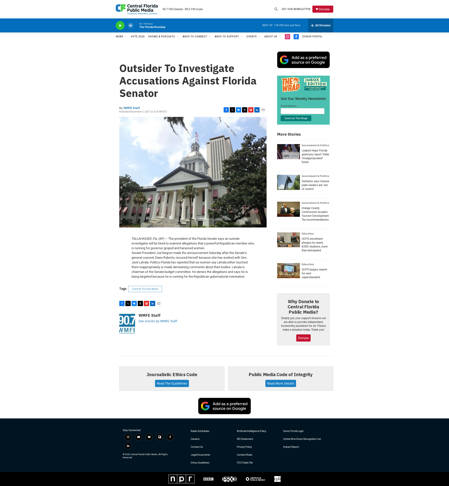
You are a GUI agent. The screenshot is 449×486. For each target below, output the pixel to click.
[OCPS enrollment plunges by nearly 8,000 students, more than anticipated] (288, 239)
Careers (195, 439)
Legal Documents (200, 455)
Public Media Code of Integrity (281, 374)
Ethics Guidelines (200, 462)
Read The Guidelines (172, 383)
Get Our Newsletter (296, 9)
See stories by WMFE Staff (158, 321)
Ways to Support (227, 36)
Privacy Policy (244, 447)
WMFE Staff (131, 108)
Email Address (290, 106)
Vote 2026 (138, 36)
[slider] (136, 25)
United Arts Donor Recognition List (302, 439)
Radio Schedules (200, 431)
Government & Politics (315, 145)
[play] (120, 26)
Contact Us (197, 447)
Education (308, 233)
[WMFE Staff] (127, 323)
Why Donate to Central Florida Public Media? (303, 306)
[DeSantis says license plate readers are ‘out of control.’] (288, 182)
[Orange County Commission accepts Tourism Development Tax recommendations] (288, 209)
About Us (270, 36)
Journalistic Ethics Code (171, 374)
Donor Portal (312, 36)
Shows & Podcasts (161, 36)
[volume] (131, 25)
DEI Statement (245, 439)
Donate (324, 9)
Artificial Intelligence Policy (251, 431)
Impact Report (291, 447)
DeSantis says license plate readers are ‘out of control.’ (315, 185)
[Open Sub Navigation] (126, 36)
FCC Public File (245, 462)
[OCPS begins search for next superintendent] (288, 270)
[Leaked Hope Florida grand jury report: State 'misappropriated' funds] (288, 151)
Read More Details (280, 383)
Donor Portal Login (293, 431)
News (119, 36)
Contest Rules (244, 455)
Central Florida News (145, 288)
